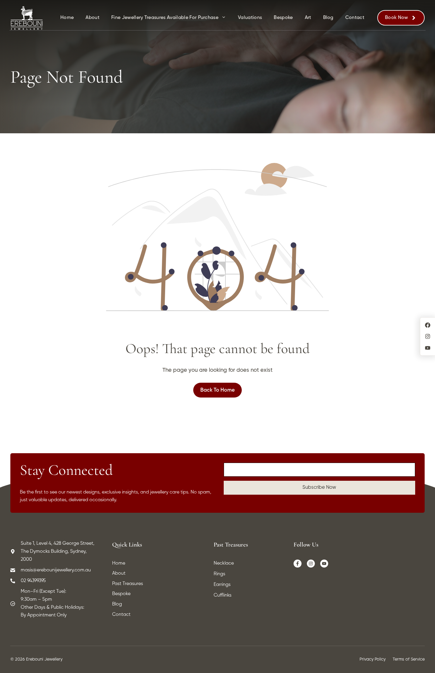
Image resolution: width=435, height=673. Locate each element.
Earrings (222, 584)
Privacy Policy (373, 659)
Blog (328, 17)
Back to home (217, 390)
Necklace (224, 563)
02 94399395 (33, 581)
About (92, 17)
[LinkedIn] (324, 564)
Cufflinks (222, 595)
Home (67, 17)
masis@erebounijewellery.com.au (56, 570)
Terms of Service (409, 659)
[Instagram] (311, 564)
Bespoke (283, 17)
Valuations (250, 17)
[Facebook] (298, 564)
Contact (354, 17)
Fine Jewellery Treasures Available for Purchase (164, 17)
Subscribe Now (319, 487)
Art (308, 17)
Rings (219, 574)
